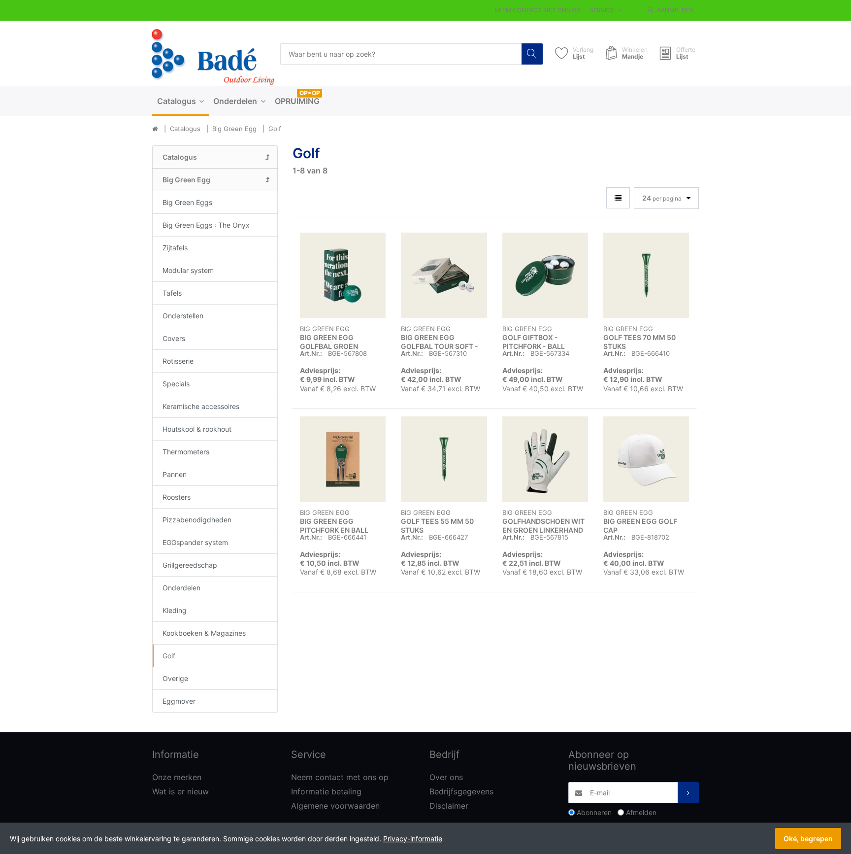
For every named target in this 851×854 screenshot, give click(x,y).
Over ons (446, 777)
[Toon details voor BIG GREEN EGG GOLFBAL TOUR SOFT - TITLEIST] (444, 275)
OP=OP (309, 93)
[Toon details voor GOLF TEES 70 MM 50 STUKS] (646, 275)
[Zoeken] (532, 54)
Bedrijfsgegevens (461, 791)
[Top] (155, 129)
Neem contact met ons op (537, 10)
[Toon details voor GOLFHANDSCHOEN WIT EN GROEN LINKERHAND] (545, 459)
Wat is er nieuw (180, 791)
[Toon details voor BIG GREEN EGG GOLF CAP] (646, 459)
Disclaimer (448, 806)
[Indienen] (688, 792)
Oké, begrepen (808, 838)
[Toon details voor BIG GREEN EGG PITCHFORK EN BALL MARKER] (343, 459)
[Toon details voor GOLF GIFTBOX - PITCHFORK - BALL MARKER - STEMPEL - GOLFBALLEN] (545, 275)
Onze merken (176, 777)
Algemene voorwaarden (335, 806)
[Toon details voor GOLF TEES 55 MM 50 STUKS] (444, 459)
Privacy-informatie (412, 838)
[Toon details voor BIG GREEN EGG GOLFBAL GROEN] (343, 275)
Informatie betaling (326, 791)
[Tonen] (618, 197)
